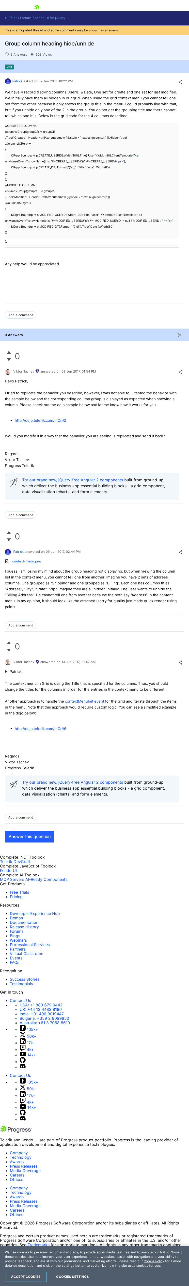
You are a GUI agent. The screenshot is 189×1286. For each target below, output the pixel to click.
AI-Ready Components (46, 879)
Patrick (17, 81)
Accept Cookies (26, 1277)
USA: (41, 1005)
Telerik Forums (20, 18)
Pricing (16, 896)
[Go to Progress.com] (16, 1131)
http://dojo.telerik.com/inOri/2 (40, 420)
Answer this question (30, 836)
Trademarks (38, 1244)
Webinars (18, 940)
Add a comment (20, 315)
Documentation (24, 922)
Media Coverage (25, 1170)
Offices (16, 1179)
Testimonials (21, 983)
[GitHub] (23, 1061)
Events (16, 957)
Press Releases (23, 1166)
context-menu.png (26, 561)
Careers (17, 1175)
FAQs (14, 962)
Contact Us (20, 1000)
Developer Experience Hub (35, 913)
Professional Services (30, 944)
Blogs (15, 935)
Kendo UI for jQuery (50, 18)
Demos (16, 917)
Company (19, 1152)
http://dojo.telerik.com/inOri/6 (40, 728)
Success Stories (24, 979)
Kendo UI (8, 870)
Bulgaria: (44, 1018)
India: (42, 1014)
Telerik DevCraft (15, 861)
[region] (94, 1266)
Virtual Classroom (26, 953)
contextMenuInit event (85, 701)
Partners (18, 949)
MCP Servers (12, 879)
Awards (17, 1161)
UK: (41, 1009)
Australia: (45, 1022)
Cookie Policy (154, 1261)
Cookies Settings (72, 1277)
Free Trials (19, 892)
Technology (21, 1157)
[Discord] (23, 1066)
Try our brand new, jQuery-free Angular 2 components (72, 479)
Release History (24, 926)
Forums (16, 931)
